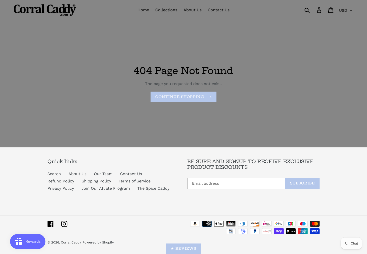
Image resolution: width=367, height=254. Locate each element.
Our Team (103, 173)
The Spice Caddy (153, 188)
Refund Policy (60, 181)
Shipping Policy (96, 181)
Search (54, 173)
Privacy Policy (60, 188)
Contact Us (131, 173)
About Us (77, 173)
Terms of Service (135, 181)
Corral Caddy (71, 242)
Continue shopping (179, 97)
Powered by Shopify (98, 242)
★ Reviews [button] (183, 248)
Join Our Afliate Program (105, 188)
